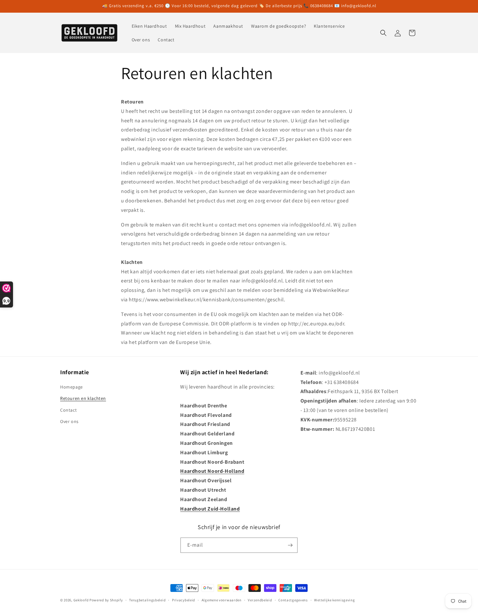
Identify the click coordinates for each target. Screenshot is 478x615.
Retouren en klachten (83, 398)
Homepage (71, 387)
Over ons (69, 421)
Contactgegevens (293, 600)
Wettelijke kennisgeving (334, 600)
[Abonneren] (290, 545)
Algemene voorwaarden (222, 600)
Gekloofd (81, 600)
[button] (383, 33)
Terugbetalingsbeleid (147, 600)
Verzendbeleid (260, 600)
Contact (68, 410)
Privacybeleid (183, 600)
